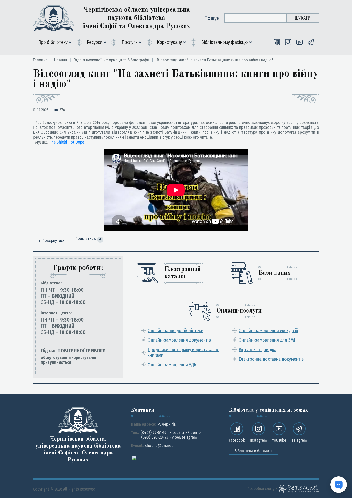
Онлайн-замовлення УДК (172, 365)
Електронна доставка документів (271, 359)
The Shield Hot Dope (66, 142)
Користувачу (169, 42)
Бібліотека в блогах (252, 450)
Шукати (303, 18)
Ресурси (94, 42)
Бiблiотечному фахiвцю (224, 42)
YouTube (279, 440)
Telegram (299, 440)
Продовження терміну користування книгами (183, 352)
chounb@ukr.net (159, 445)
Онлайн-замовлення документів (179, 340)
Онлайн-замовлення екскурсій (268, 330)
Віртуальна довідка (257, 349)
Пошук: (212, 18)
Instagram (258, 440)
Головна (40, 59)
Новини (60, 59)
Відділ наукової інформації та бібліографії (111, 59)
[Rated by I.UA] (152, 457)
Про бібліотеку (53, 42)
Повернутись (53, 240)
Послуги (130, 42)
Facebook (237, 440)
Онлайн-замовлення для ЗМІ (267, 340)
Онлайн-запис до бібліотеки (175, 330)
